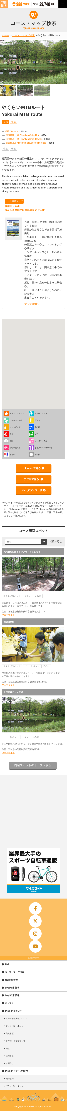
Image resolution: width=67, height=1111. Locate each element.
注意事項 (10, 1056)
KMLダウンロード (32, 490)
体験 (13, 148)
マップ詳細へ (31, 303)
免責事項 (10, 1033)
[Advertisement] (33, 810)
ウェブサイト (8, 615)
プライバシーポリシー (15, 1026)
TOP (7, 964)
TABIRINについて (13, 1011)
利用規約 (10, 1078)
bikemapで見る (32, 468)
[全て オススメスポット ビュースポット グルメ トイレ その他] (26, 541)
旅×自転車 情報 (12, 995)
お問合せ (10, 1063)
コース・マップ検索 (14, 972)
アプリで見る (32, 479)
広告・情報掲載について (16, 1018)
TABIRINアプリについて (16, 1071)
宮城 (5, 121)
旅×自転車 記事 (12, 987)
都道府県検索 (11, 980)
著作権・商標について (15, 1041)
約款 (8, 1048)
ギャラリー (10, 1003)
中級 (13, 121)
